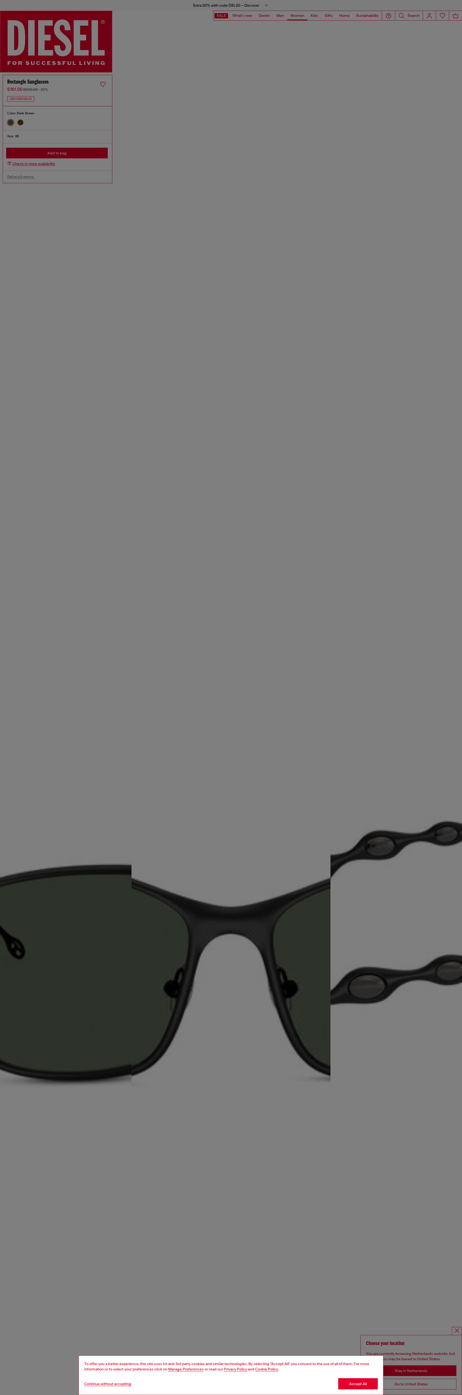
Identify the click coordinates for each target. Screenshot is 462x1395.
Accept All (358, 1384)
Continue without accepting (107, 1384)
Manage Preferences (186, 1369)
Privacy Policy (235, 1369)
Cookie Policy (266, 1369)
